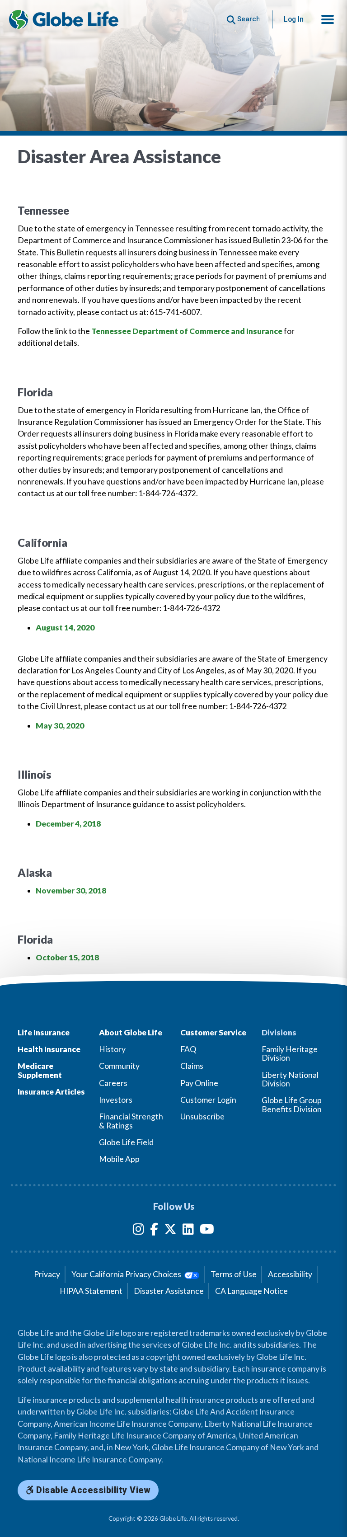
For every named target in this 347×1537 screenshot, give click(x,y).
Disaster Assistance (169, 1291)
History (112, 1049)
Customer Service (213, 1032)
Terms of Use (234, 1274)
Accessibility (290, 1274)
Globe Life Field (126, 1142)
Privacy (47, 1274)
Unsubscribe (202, 1116)
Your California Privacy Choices (127, 1274)
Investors (115, 1100)
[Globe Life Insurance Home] (63, 19)
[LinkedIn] (188, 1231)
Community (119, 1066)
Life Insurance (44, 1032)
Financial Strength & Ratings (131, 1121)
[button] (327, 19)
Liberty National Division (290, 1079)
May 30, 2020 (60, 725)
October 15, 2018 (67, 957)
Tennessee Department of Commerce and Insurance (186, 331)
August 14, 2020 (65, 627)
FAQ (188, 1049)
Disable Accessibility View (92, 1490)
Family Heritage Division (290, 1053)
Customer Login (208, 1100)
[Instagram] (138, 1231)
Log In (294, 19)
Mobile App (119, 1159)
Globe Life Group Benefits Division (292, 1104)
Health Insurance (49, 1049)
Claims (191, 1066)
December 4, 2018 (68, 823)
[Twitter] (170, 1231)
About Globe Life (130, 1032)
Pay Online (199, 1083)
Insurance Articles (51, 1091)
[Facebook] (154, 1231)
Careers (113, 1083)
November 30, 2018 (71, 890)
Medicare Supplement (40, 1070)
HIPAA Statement (91, 1291)
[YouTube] (207, 1231)
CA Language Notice (251, 1291)
